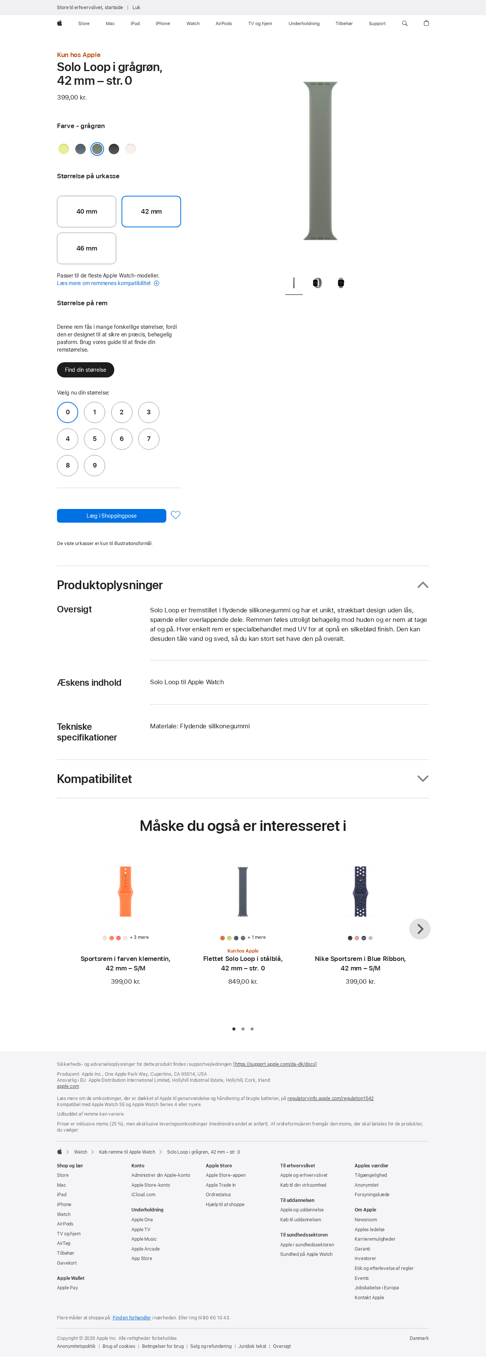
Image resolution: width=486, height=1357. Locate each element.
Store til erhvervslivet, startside (90, 7)
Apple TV (140, 1229)
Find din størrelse (85, 370)
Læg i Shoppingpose (112, 516)
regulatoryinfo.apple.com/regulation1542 (330, 1098)
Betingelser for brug (163, 1346)
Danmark (419, 1338)
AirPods (65, 1224)
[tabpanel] (320, 159)
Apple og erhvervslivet (303, 1175)
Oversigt (282, 1346)
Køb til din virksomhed (303, 1185)
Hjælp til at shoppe (225, 1204)
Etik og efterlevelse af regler (384, 1268)
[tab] (294, 284)
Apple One (142, 1219)
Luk (136, 7)
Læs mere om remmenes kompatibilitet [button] (104, 283)
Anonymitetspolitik (76, 1346)
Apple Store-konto (150, 1185)
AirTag (63, 1243)
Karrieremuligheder (375, 1239)
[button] (405, 23)
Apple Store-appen (226, 1175)
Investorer (365, 1258)
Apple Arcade (145, 1249)
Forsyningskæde (372, 1194)
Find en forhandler (132, 1318)
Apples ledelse (370, 1229)
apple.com (68, 1086)
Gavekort (67, 1263)
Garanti (362, 1249)
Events (362, 1278)
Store (62, 1175)
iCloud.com (143, 1194)
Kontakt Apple (369, 1297)
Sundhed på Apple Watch (306, 1254)
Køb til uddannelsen (300, 1219)
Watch (80, 1152)
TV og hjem (68, 1234)
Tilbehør (65, 1253)
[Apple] (59, 1151)
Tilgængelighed (371, 1175)
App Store (141, 1258)
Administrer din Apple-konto (160, 1175)
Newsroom (366, 1219)
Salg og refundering (211, 1346)
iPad (61, 1194)
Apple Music (144, 1239)
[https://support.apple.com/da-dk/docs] (275, 1064)
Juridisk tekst (252, 1346)
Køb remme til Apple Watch (127, 1152)
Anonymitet (367, 1185)
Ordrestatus (218, 1194)
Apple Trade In (221, 1185)
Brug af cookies (119, 1346)
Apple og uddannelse (302, 1210)
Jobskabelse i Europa (377, 1287)
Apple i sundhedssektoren (307, 1245)
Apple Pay (67, 1287)
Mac (61, 1185)
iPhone (64, 1204)
